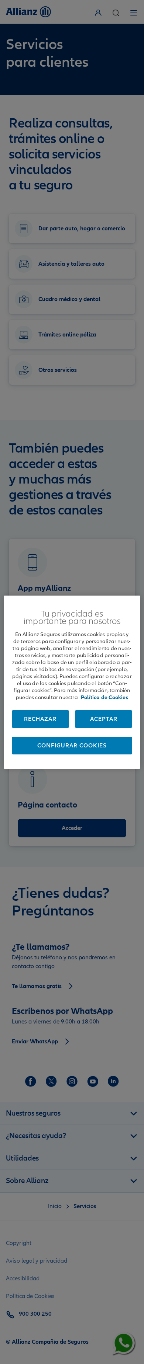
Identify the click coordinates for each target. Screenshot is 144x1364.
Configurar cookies (72, 745)
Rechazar (40, 719)
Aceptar (103, 719)
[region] (72, 682)
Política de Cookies (104, 697)
